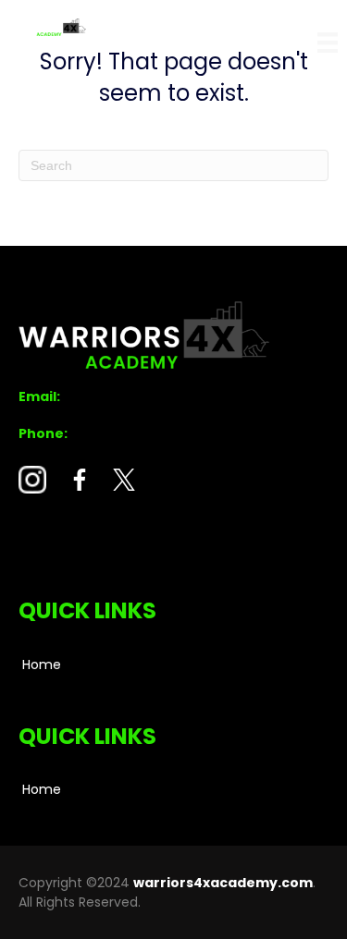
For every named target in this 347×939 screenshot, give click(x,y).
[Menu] (327, 42)
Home (41, 664)
